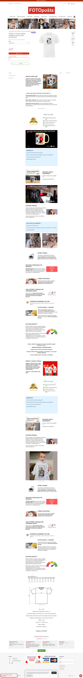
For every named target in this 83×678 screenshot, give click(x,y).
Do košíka (20, 63)
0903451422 (31, 217)
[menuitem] (12, 17)
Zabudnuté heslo (61, 669)
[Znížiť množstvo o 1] (11, 64)
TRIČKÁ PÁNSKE (68, 72)
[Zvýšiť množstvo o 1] (11, 63)
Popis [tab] (10, 73)
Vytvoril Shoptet (72, 675)
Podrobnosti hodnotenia (21, 39)
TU (43, 177)
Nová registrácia (61, 668)
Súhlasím (54, 672)
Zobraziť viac (41, 650)
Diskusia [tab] (11, 78)
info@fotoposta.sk (35, 214)
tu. (48, 673)
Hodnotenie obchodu (41, 636)
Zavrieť (66, 75)
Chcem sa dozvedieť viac (41, 108)
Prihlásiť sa (62, 666)
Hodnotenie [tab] (12, 75)
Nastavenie (29, 675)
